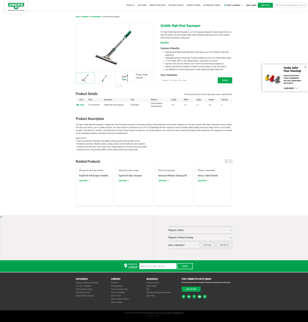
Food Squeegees (95, 17)
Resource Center (176, 5)
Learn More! (289, 88)
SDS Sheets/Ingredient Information (158, 292)
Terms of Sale (116, 296)
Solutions (142, 5)
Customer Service (152, 283)
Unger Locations (116, 302)
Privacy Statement (149, 313)
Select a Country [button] (233, 5)
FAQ (147, 289)
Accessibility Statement (177, 313)
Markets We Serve (158, 5)
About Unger (251, 5)
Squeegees (84, 17)
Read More (165, 42)
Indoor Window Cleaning (84, 289)
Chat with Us (224, 245)
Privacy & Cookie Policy (119, 289)
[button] (77, 104)
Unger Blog (265, 5)
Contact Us (115, 283)
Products (130, 5)
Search (225, 80)
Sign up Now (191, 289)
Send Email (207, 245)
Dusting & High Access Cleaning (87, 283)
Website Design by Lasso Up (154, 315)
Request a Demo (193, 5)
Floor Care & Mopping (83, 286)
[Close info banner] (305, 67)
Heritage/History (116, 286)
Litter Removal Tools (83, 292)
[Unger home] (16, 7)
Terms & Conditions (118, 292)
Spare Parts (150, 296)
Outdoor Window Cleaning (85, 296)
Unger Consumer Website (120, 299)
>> (121, 86)
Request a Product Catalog (180, 237)
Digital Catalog (151, 286)
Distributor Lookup (211, 5)
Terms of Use (158, 313)
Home (78, 17)
